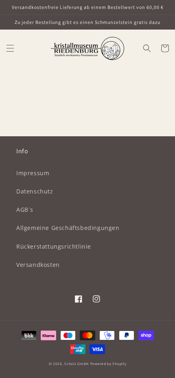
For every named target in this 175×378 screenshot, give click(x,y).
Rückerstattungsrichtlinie (53, 246)
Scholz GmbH (76, 363)
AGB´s (24, 209)
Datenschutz (34, 191)
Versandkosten (38, 264)
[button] (10, 48)
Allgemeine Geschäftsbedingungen (68, 228)
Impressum (32, 173)
